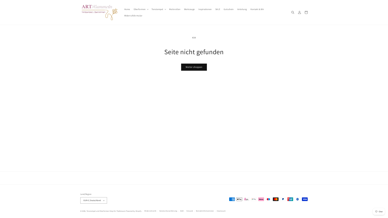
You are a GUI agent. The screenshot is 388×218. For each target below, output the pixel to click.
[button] (141, 9)
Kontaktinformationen (205, 211)
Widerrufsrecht (150, 211)
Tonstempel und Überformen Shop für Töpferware (106, 211)
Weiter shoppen (194, 67)
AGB (181, 211)
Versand (189, 211)
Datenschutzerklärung (168, 211)
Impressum (221, 211)
